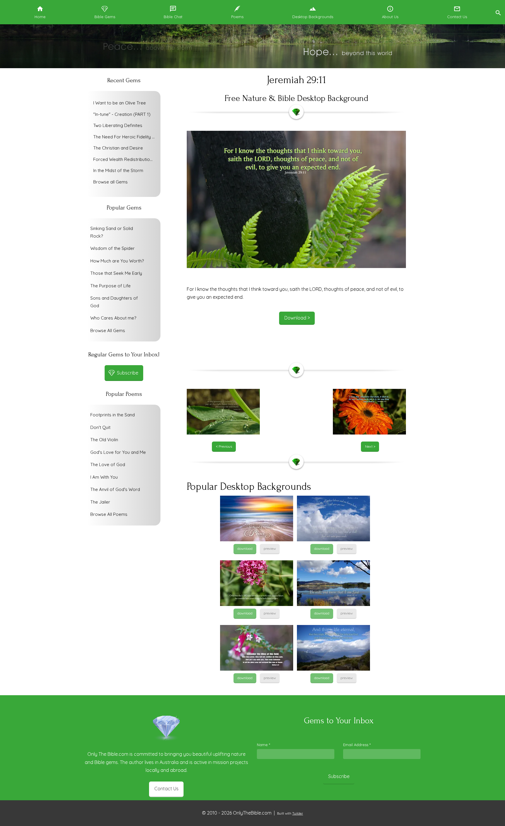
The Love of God (107, 464)
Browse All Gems (107, 330)
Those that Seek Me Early (116, 273)
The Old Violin (104, 439)
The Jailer (100, 502)
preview (270, 548)
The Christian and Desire (118, 148)
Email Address (357, 744)
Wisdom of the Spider (112, 248)
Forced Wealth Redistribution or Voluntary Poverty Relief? (125, 159)
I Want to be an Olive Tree (119, 103)
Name (263, 744)
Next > (370, 446)
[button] (498, 12)
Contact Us (166, 788)
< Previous (224, 446)
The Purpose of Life (110, 286)
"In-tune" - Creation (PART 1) (122, 114)
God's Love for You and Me (118, 452)
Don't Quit (100, 427)
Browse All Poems (108, 514)
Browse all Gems (110, 182)
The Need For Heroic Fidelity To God (125, 137)
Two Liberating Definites (117, 125)
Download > (297, 318)
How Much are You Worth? (117, 261)
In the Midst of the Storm (118, 170)
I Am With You (104, 477)
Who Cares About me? (113, 318)
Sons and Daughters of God (114, 301)
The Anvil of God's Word (115, 489)
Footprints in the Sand (112, 415)
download (244, 548)
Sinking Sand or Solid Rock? (111, 232)
